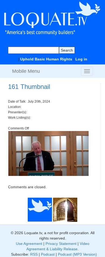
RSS (34, 254)
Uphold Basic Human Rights (46, 59)
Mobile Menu (26, 71)
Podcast (48, 254)
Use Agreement (29, 243)
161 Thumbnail (29, 86)
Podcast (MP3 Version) (77, 254)
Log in (81, 59)
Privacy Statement (61, 243)
